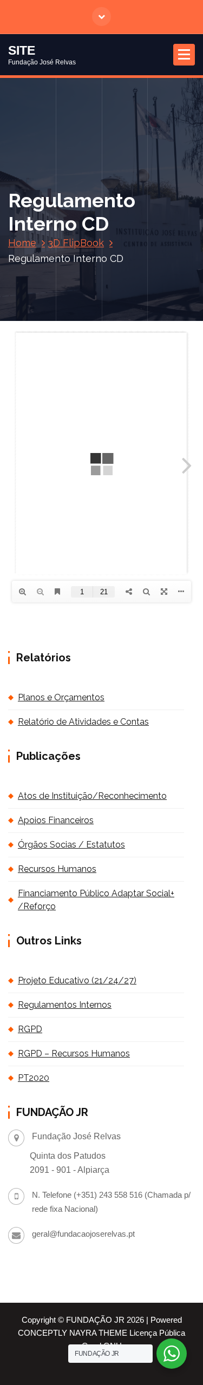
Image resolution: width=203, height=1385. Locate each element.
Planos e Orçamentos (61, 697)
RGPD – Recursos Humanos (74, 1053)
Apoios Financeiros (56, 820)
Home (22, 242)
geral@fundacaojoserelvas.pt (83, 1234)
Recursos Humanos (57, 869)
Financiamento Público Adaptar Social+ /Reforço (96, 899)
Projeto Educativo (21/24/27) (77, 980)
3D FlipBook (76, 242)
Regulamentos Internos (65, 1005)
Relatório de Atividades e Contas (83, 722)
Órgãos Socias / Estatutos (71, 844)
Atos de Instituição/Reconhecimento (92, 796)
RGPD (30, 1029)
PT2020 (33, 1078)
